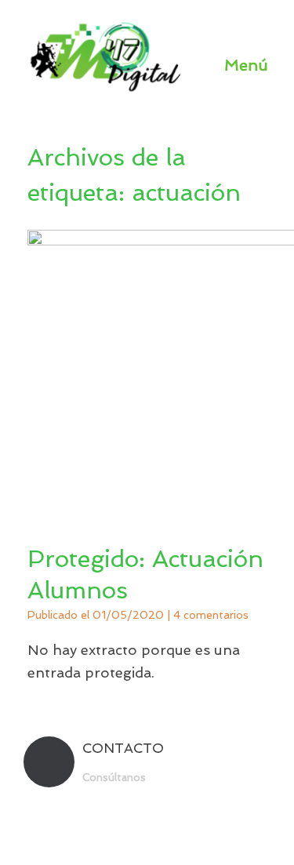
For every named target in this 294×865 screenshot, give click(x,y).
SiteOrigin (175, 834)
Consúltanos (115, 777)
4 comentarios (211, 615)
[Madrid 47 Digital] (106, 56)
